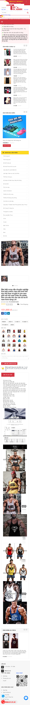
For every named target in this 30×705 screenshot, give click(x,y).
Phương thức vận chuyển (7, 679)
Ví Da (4, 218)
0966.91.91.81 (8, 670)
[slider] (4, 304)
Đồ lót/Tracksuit (7, 163)
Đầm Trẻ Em (6, 225)
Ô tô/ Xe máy (6, 187)
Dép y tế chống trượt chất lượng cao (12, 140)
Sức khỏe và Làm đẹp (8, 201)
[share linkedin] (8, 313)
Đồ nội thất (5, 184)
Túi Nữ (4, 222)
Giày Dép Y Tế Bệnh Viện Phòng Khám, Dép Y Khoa (15, 204)
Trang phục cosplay (8, 211)
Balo (4, 232)
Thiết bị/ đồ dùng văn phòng (10, 197)
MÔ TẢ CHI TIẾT (7, 374)
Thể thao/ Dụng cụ (7, 177)
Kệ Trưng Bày (6, 694)
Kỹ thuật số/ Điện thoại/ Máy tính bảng (12, 180)
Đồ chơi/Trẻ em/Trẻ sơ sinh (9, 166)
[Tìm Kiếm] (28, 12)
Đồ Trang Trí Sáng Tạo (8, 208)
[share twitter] (5, 313)
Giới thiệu (5, 676)
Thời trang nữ (6, 156)
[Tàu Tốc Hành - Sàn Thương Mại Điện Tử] (15, 7)
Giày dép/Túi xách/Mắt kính (9, 170)
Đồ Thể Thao (6, 699)
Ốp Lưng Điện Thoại (8, 215)
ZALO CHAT (19, 673)
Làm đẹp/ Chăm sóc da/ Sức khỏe (11, 173)
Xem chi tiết (7, 145)
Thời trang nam (7, 159)
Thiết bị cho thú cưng (8, 194)
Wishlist (12, 3)
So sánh (19, 3)
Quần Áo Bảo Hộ (7, 692)
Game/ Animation (7, 190)
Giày (4, 229)
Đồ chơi (5, 236)
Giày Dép (5, 690)
